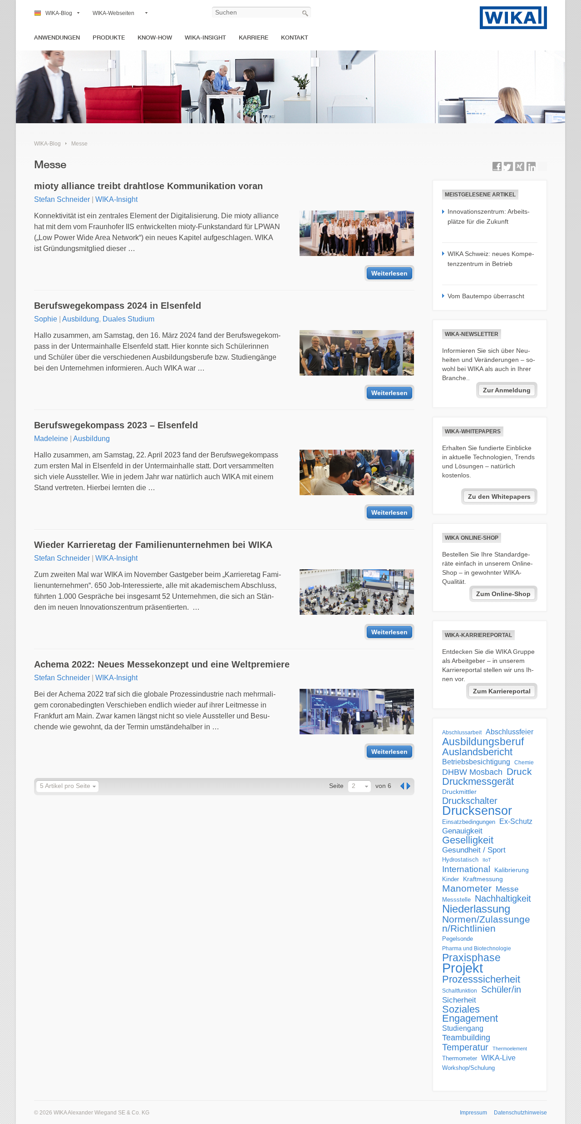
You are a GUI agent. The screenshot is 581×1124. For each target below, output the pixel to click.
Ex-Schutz (515, 821)
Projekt (462, 968)
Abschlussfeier (509, 732)
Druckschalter (469, 800)
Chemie (524, 762)
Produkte (109, 37)
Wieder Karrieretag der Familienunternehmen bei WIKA (153, 545)
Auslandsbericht (477, 752)
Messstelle (456, 899)
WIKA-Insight (205, 37)
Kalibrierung (511, 869)
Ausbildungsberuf (483, 741)
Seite (336, 785)
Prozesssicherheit (481, 979)
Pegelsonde (457, 938)
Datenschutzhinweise (520, 1112)
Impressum (473, 1112)
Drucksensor (477, 810)
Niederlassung (476, 908)
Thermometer (459, 1058)
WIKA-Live (498, 1058)
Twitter (508, 166)
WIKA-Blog (58, 13)
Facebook (497, 166)
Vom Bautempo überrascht (486, 296)
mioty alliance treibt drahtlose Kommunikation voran (148, 186)
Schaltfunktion (459, 991)
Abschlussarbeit (462, 732)
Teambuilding (466, 1037)
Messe (79, 143)
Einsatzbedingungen (468, 821)
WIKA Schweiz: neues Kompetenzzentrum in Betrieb (491, 258)
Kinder (450, 879)
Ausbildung (80, 319)
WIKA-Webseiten (113, 13)
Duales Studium (128, 319)
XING (519, 166)
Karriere (253, 37)
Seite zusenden (542, 166)
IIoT (487, 860)
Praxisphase (471, 957)
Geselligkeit (467, 840)
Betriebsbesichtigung (476, 762)
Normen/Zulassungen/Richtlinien (486, 924)
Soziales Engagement (470, 1014)
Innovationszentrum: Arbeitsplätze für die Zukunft (489, 216)
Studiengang (462, 1028)
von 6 (383, 785)
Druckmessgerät (478, 781)
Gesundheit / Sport (474, 850)
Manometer (467, 888)
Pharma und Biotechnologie (476, 948)
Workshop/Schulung (468, 1067)
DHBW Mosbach (472, 772)
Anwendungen (57, 37)
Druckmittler (459, 791)
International (466, 868)
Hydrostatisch (460, 859)
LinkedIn (531, 166)
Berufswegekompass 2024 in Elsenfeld (117, 306)
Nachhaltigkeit (503, 898)
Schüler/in (501, 989)
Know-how (155, 37)
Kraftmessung (483, 879)
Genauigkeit (462, 831)
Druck (519, 771)
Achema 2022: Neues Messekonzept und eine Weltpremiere (162, 664)
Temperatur (465, 1047)
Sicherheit (459, 999)
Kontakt (294, 37)
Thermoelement (509, 1048)
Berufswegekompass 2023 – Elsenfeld (116, 425)
